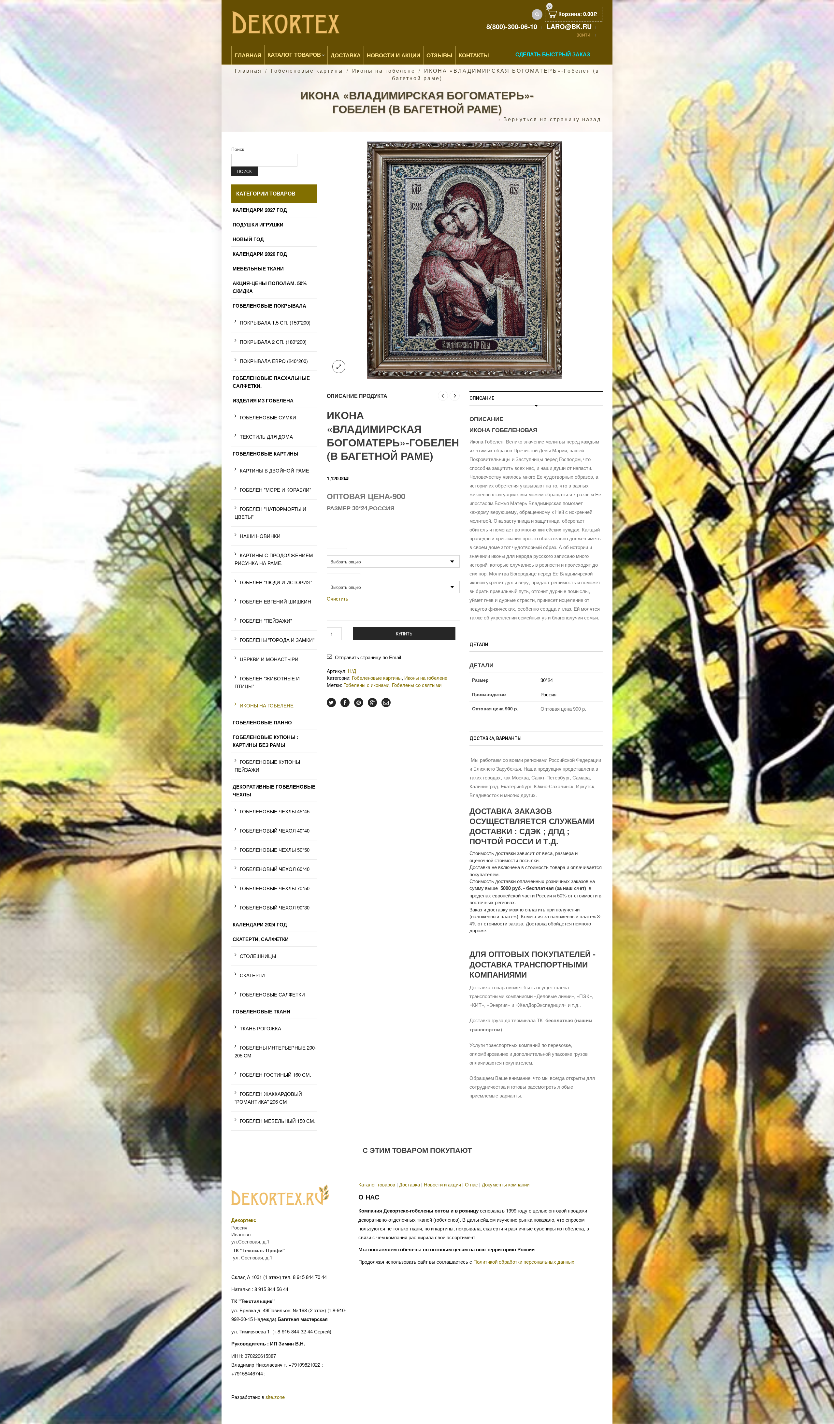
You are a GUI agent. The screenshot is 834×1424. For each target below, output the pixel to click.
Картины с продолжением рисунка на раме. (274, 559)
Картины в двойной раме (274, 470)
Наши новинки (260, 535)
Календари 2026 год (260, 253)
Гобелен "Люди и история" (276, 582)
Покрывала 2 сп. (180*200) (273, 341)
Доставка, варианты (495, 738)
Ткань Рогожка (260, 1028)
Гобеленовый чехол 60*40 (274, 868)
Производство (343, 576)
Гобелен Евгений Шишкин (275, 601)
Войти (583, 34)
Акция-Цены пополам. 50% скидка (270, 287)
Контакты (474, 55)
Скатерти (252, 975)
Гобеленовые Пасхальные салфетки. (271, 381)
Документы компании (505, 1184)
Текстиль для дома (266, 436)
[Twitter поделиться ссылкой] (331, 702)
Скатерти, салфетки (261, 939)
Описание (481, 398)
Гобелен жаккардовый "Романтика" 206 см (268, 1097)
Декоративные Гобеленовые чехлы (274, 790)
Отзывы (439, 55)
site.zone (275, 1396)
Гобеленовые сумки (268, 417)
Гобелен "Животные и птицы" (267, 682)
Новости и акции (442, 1184)
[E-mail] (386, 702)
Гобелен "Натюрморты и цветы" (270, 512)
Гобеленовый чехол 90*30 (274, 907)
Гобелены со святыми (416, 684)
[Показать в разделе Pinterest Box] (358, 702)
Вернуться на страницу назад (552, 119)
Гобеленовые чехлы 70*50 (274, 888)
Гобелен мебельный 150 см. (277, 1120)
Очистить (337, 598)
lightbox (338, 366)
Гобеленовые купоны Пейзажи (267, 765)
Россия (548, 694)
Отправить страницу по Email (368, 657)
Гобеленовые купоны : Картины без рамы (265, 741)
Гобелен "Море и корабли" (275, 489)
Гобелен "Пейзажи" (266, 620)
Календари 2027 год (260, 209)
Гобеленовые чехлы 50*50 (274, 849)
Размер (337, 551)
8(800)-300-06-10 (511, 26)
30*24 (546, 679)
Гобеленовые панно (262, 722)
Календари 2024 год (260, 924)
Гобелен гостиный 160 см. (275, 1074)
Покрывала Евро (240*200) (274, 360)
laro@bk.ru (569, 26)
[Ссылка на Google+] (372, 702)
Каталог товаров (294, 54)
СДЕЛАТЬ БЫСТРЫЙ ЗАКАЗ (552, 54)
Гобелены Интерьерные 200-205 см (275, 1051)
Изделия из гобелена (263, 400)
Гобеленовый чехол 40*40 (274, 830)
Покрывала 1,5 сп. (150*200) (275, 322)
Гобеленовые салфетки (272, 994)
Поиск (237, 149)
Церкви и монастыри (269, 659)
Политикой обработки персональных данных (523, 1261)
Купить (404, 634)
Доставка (346, 55)
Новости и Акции (393, 55)
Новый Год (248, 239)
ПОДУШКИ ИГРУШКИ (258, 224)
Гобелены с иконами (366, 684)
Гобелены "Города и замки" (277, 639)
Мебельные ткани (258, 268)
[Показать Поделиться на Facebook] (345, 702)
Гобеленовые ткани (261, 1011)
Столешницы (258, 955)
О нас (471, 1184)
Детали (478, 644)
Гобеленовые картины (307, 70)
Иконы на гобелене (383, 70)
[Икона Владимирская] (464, 259)
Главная (248, 55)
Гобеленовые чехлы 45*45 (274, 811)
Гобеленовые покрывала (269, 305)
